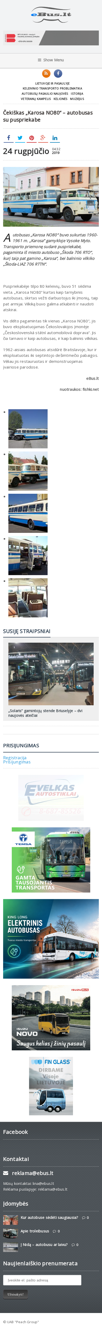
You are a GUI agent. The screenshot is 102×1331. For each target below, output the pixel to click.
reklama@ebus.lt (32, 1173)
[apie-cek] (28, 454)
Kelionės (60, 99)
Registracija (15, 758)
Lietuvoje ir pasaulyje (52, 83)
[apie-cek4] (28, 496)
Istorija (77, 93)
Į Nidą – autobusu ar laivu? (44, 1244)
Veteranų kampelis (36, 99)
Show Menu (53, 59)
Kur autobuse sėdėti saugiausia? (49, 1217)
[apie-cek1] (28, 412)
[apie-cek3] (28, 581)
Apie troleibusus (35, 1230)
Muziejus (77, 99)
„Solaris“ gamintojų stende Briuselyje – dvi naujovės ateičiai (45, 713)
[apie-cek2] (28, 538)
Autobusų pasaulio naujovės (45, 93)
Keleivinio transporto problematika (52, 88)
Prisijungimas (17, 762)
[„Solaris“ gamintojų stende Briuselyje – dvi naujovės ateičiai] (51, 644)
